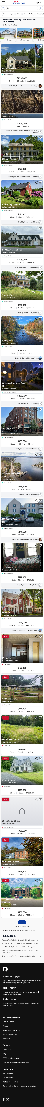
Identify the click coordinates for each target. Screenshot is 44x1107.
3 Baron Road (9, 296)
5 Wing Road (9, 341)
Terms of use (8, 1073)
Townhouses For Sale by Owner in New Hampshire (22, 956)
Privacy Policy (8, 1078)
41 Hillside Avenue (10, 700)
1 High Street (9, 614)
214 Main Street (9, 160)
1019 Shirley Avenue (11, 205)
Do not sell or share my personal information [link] (19, 1086)
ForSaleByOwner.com (10, 930)
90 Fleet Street (10, 431)
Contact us (7, 1050)
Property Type (8, 14)
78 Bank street (9, 781)
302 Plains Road (9, 568)
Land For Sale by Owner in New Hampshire (19, 947)
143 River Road (8, 115)
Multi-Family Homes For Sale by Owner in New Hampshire (20, 951)
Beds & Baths (28, 14)
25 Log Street (10, 659)
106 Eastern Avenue (11, 522)
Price (18, 14)
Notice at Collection (10, 1082)
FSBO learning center (11, 1058)
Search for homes (9, 1022)
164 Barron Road (9, 69)
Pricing (5, 1026)
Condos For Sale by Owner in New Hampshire (20, 940)
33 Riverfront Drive (10, 902)
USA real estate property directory (16, 1062)
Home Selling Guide (10, 1035)
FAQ (4, 1054)
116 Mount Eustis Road (12, 251)
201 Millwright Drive (11, 822)
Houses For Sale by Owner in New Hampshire (20, 943)
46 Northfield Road (10, 863)
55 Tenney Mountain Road (13, 386)
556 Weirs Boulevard (11, 476)
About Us (6, 1039)
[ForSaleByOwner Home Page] (19, 2)
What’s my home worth (11, 1030)
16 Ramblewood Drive (12, 740)
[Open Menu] (3, 2)
